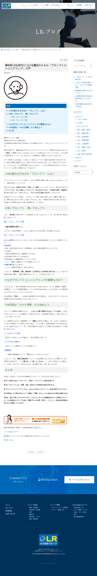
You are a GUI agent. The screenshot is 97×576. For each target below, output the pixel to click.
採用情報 (8, 511)
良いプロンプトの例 (19, 120)
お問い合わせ (10, 514)
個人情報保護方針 (79, 516)
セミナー (78, 161)
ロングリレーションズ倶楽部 (60, 507)
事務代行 (31, 514)
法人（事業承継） (83, 140)
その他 (79, 123)
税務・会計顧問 (33, 507)
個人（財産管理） (83, 137)
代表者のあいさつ (79, 507)
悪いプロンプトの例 (19, 117)
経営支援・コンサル (34, 516)
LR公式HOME (6, 49)
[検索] (91, 66)
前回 (5, 150)
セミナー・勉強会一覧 (58, 510)
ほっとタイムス (83, 126)
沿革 (75, 514)
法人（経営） (16, 49)
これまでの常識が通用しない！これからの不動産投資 (83, 85)
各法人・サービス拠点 (80, 512)
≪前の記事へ (31, 452)
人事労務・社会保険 (34, 510)
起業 (30, 512)
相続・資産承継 (33, 519)
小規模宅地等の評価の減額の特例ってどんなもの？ (83, 98)
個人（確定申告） (83, 133)
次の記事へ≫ (40, 452)
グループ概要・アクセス (81, 510)
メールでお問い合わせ (81, 480)
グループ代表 (82, 119)
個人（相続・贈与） (84, 130)
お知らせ (78, 157)
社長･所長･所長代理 (84, 154)
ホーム (7, 505)
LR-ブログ (78, 117)
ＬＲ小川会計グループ (11, 432)
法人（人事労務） (83, 144)
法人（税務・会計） (84, 147)
